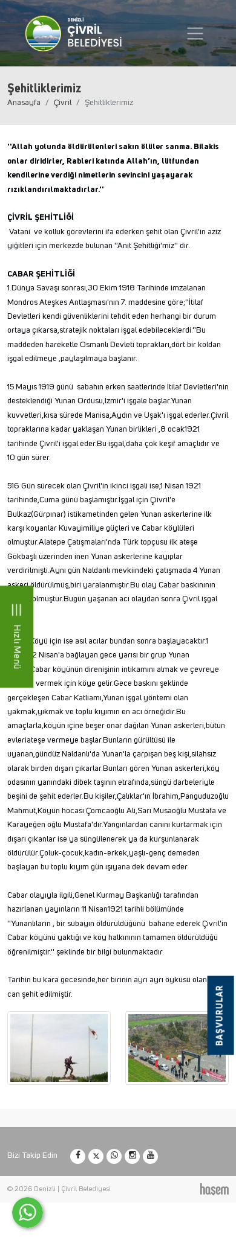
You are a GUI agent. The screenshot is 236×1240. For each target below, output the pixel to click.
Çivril (62, 102)
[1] (195, 33)
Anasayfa (24, 102)
